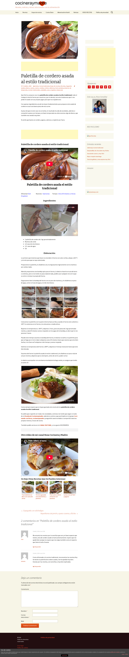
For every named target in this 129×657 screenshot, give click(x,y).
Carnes (37, 86)
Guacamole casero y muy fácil (95, 153)
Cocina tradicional (44, 86)
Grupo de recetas (37, 12)
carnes (32, 88)
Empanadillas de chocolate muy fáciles (98, 150)
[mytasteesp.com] (92, 192)
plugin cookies (125, 654)
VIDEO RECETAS (87, 12)
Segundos (69, 86)
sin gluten (53, 90)
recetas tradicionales (34, 90)
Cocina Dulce (49, 12)
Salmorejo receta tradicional (95, 148)
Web (22, 621)
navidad (60, 88)
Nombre (24, 611)
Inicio (17, 12)
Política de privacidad (102, 12)
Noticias (76, 12)
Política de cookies (22, 648)
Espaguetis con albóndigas (32, 510)
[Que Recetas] (91, 136)
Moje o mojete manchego (94, 156)
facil (56, 88)
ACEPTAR (64, 655)
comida (41, 88)
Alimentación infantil (64, 12)
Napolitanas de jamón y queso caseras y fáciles (59, 513)
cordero (46, 88)
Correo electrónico (25, 616)
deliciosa (52, 88)
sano (48, 90)
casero (37, 88)
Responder (38, 547)
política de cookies (115, 652)
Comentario (25, 589)
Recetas (25, 12)
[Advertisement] (49, 66)
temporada (59, 90)
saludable (43, 90)
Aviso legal (20, 646)
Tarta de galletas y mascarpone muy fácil (98, 159)
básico (28, 88)
